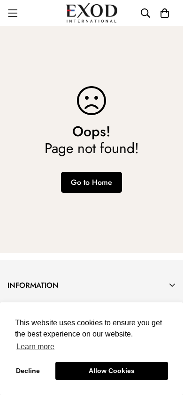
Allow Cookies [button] (112, 370)
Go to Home (91, 182)
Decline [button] (28, 370)
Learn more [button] (35, 347)
